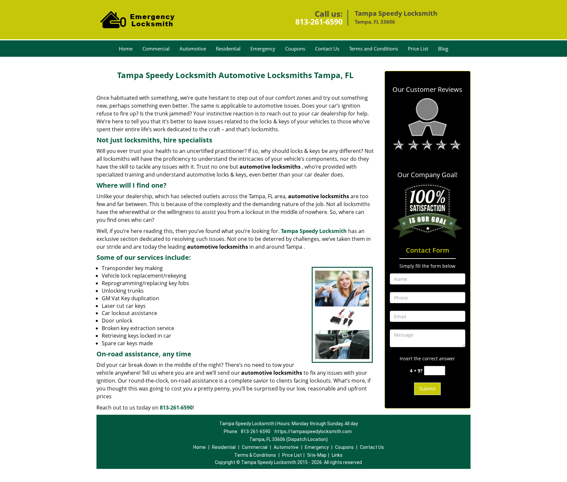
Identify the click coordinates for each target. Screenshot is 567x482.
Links (337, 455)
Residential (228, 48)
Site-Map (316, 455)
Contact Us (327, 48)
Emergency (262, 48)
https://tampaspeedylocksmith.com (313, 431)
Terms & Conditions (255, 455)
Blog (443, 48)
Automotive (192, 48)
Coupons (295, 48)
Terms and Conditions (373, 48)
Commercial (156, 48)
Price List (418, 48)
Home (126, 48)
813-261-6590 (319, 21)
